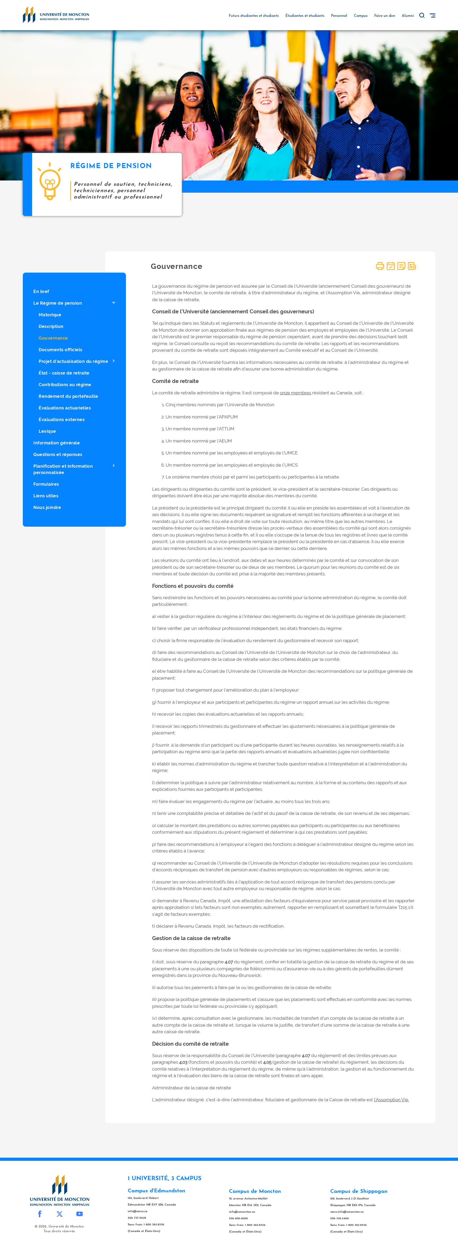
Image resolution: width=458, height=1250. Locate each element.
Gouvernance (53, 338)
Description (51, 326)
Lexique (47, 431)
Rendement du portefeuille (68, 396)
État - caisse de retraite (64, 373)
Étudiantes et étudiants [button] (304, 16)
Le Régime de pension (57, 303)
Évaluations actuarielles (65, 407)
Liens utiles (45, 495)
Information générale (56, 442)
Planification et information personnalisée (63, 469)
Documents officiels (60, 349)
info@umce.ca (137, 1211)
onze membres (295, 392)
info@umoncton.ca (242, 1212)
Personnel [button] (339, 16)
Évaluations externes (62, 419)
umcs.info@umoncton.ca (347, 1212)
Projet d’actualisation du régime (73, 361)
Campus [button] (361, 16)
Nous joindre (47, 507)
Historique (50, 314)
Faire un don (384, 16)
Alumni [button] (408, 16)
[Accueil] (56, 14)
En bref (41, 291)
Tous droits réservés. (60, 1231)
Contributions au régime (65, 384)
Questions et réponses (57, 454)
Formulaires (46, 484)
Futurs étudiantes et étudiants (254, 16)
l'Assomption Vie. (391, 1099)
